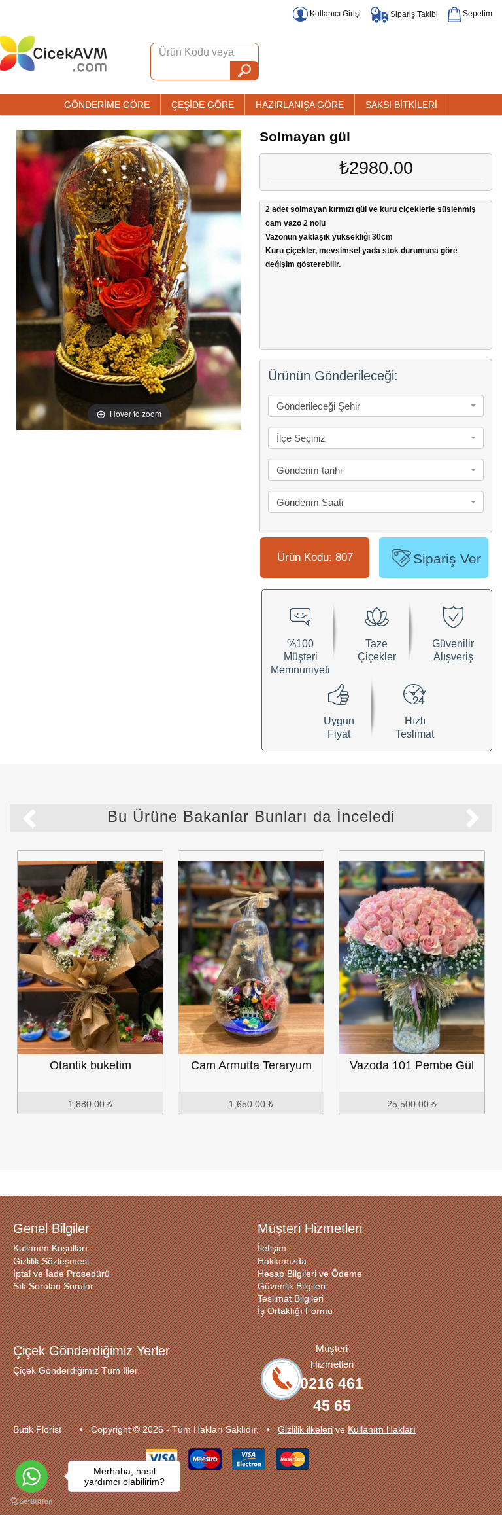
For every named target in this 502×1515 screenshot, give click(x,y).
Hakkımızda (282, 1261)
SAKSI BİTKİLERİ (401, 104)
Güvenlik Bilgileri (292, 1286)
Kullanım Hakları (382, 1429)
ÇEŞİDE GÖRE (202, 104)
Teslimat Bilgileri (291, 1298)
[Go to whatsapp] (31, 1476)
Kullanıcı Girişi (334, 13)
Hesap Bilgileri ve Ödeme (310, 1273)
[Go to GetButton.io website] (31, 1501)
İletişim (272, 1248)
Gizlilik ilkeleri (305, 1429)
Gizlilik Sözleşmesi (51, 1261)
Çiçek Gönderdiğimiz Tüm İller (75, 1370)
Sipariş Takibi (413, 14)
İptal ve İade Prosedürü (61, 1273)
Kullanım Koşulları (50, 1248)
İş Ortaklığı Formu (295, 1311)
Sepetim (476, 13)
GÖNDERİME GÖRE (107, 104)
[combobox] (376, 406)
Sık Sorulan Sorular (53, 1286)
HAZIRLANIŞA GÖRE (300, 104)
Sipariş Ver (447, 558)
